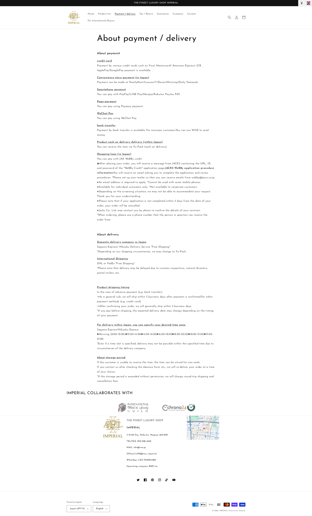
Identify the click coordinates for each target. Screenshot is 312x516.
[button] (229, 17)
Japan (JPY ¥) (77, 509)
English (99, 509)
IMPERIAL (223, 511)
